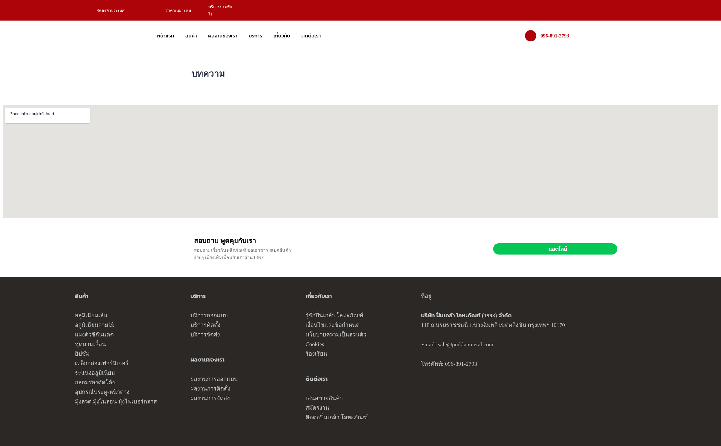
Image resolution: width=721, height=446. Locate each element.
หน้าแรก (165, 35)
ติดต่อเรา (311, 35)
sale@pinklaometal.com (465, 344)
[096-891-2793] (530, 35)
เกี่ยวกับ (281, 35)
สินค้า (191, 35)
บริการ (255, 35)
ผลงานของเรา (222, 35)
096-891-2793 (554, 36)
